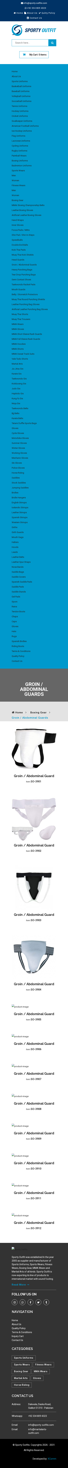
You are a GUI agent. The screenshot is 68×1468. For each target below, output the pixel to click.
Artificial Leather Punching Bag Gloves (30, 309)
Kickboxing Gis (19, 383)
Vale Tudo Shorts (20, 359)
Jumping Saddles (20, 487)
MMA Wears (17, 324)
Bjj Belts (15, 413)
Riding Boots (18, 646)
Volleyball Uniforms (21, 96)
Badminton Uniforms (22, 165)
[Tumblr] (46, 1302)
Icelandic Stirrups (20, 507)
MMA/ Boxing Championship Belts (28, 205)
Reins (14, 606)
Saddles (16, 478)
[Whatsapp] (22, 1302)
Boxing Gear (17, 200)
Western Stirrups (20, 522)
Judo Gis (16, 388)
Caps (14, 621)
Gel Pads (16, 596)
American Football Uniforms (25, 126)
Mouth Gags (17, 537)
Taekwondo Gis (19, 378)
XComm (52, 1458)
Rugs (14, 636)
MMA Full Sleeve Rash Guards (26, 339)
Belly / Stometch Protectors (25, 294)
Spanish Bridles (19, 641)
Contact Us (17, 661)
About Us (16, 76)
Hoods (15, 547)
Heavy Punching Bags (22, 269)
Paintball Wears (19, 155)
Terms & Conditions (21, 651)
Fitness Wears (18, 185)
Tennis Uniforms (19, 106)
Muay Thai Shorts (20, 314)
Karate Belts (17, 418)
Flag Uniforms (18, 136)
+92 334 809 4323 (36, 8)
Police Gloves (18, 468)
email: (15, 1425)
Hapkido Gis (18, 393)
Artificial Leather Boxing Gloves (26, 215)
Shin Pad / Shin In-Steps (23, 235)
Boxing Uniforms (20, 160)
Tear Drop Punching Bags (24, 274)
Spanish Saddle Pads (22, 582)
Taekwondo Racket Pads (23, 284)
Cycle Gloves (18, 433)
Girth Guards (18, 532)
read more (19, 1284)
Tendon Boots (18, 611)
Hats (14, 631)
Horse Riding (18, 473)
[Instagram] (14, 1302)
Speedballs (17, 240)
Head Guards (18, 259)
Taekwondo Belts (20, 408)
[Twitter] (38, 1302)
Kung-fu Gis (17, 398)
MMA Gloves (18, 329)
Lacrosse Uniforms (21, 141)
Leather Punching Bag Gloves (25, 304)
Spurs (14, 601)
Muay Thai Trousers (21, 319)
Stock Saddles (19, 482)
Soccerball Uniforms (21, 101)
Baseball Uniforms (20, 91)
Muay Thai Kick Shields (23, 255)
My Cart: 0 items (38, 54)
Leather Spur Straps (21, 562)
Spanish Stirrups (19, 517)
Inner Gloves (17, 225)
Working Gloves (19, 453)
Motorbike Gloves (20, 438)
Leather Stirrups (19, 512)
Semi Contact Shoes (21, 279)
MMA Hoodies (19, 344)
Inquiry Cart (18, 1336)
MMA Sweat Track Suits (23, 354)
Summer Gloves (19, 443)
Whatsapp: (17, 1416)
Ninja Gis (16, 403)
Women (15, 180)
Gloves (15, 428)
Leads (15, 552)
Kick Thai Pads (19, 250)
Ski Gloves (17, 463)
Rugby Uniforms (19, 150)
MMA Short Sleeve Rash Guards (27, 334)
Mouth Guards (18, 289)
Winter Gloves (18, 448)
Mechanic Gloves (20, 458)
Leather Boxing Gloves (22, 210)
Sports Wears (18, 170)
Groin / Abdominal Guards (24, 264)
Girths (14, 527)
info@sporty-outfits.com (35, 3)
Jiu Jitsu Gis (17, 368)
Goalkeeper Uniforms (22, 121)
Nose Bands (17, 567)
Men (14, 175)
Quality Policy (18, 656)
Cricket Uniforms (20, 116)
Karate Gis (16, 373)
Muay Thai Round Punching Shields (28, 299)
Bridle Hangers (19, 497)
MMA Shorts (18, 349)
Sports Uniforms (20, 81)
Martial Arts (17, 364)
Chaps (15, 616)
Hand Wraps (18, 220)
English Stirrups (19, 502)
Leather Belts (18, 557)
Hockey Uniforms (20, 111)
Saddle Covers (19, 577)
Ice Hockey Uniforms (22, 131)
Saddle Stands (19, 591)
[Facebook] (30, 1302)
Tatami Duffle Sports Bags (24, 423)
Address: (16, 1404)
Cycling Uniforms (20, 146)
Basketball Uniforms (21, 86)
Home (14, 71)
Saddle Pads (18, 587)
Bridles (15, 492)
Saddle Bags (18, 572)
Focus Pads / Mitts (21, 230)
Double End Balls (20, 245)
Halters (15, 542)
